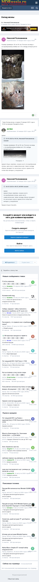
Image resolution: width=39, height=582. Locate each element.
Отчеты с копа (8, 288)
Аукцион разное (7, 426)
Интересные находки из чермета (15, 335)
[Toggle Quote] (4, 138)
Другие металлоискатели (10, 393)
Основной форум (7, 342)
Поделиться (10, 262)
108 (22, 284)
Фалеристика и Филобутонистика (13, 365)
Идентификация (12, 354)
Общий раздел (8, 328)
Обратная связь (13, 579)
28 (22, 375)
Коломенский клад (8, 295)
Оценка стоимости (13, 405)
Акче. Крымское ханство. (10, 447)
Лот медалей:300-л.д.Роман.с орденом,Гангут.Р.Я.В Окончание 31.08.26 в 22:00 (16, 420)
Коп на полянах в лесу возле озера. (14, 372)
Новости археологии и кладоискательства (16, 315)
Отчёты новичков (8, 281)
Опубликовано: (21, 40)
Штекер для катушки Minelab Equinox (14, 534)
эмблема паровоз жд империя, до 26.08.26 (17, 458)
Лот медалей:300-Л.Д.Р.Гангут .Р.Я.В (14, 361)
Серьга (4, 350)
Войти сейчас (19, 250)
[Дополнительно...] (35, 39)
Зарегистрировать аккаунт (19, 237)
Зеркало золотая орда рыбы (11, 401)
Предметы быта (25, 24)
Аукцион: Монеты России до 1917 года (19, 439)
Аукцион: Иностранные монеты (17, 450)
